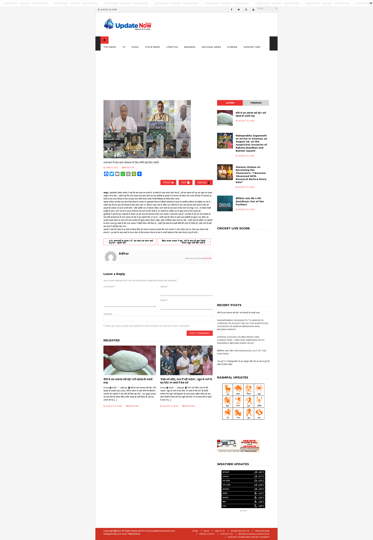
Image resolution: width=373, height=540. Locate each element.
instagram (246, 10)
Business (189, 47)
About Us (220, 531)
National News (211, 47)
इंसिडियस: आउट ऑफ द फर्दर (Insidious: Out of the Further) (250, 201)
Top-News (109, 47)
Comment (109, 286)
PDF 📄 (185, 182)
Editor (130, 167)
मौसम (245, 511)
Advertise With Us (240, 531)
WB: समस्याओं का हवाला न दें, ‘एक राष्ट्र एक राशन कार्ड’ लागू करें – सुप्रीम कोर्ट (131, 241)
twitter (238, 10)
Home (195, 531)
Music (135, 47)
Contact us (226, 534)
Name (164, 286)
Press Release (262, 531)
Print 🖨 (168, 182)
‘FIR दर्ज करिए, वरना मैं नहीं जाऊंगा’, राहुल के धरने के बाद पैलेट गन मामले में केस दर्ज (186, 381)
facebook (231, 10)
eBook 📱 (203, 182)
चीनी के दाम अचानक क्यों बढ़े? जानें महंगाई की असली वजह (251, 114)
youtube (253, 10)
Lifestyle (172, 47)
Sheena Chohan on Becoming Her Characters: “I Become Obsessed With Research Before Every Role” (251, 175)
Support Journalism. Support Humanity (249, 537)
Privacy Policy (206, 534)
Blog (206, 531)
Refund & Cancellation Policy (254, 534)
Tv (123, 47)
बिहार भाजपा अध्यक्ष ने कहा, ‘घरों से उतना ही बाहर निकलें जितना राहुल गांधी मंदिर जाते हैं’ (183, 241)
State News (152, 47)
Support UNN (252, 47)
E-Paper (232, 47)
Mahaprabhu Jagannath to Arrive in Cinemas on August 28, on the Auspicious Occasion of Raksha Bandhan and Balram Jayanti (251, 143)
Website (107, 314)
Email (164, 300)
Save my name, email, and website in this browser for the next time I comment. (148, 326)
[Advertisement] (186, 72)
